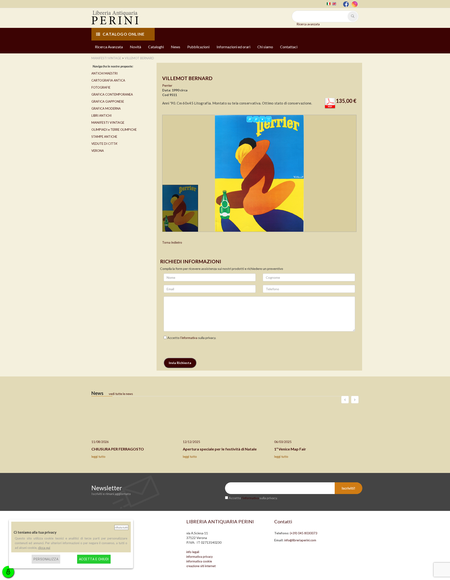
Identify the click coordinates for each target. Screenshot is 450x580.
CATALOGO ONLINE (124, 34)
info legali (192, 552)
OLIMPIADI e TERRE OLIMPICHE (114, 129)
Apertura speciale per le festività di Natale (220, 449)
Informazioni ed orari (233, 47)
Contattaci (288, 47)
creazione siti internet (201, 566)
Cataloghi (156, 47)
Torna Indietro (172, 242)
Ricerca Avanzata (109, 47)
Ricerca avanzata (308, 24)
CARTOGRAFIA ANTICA (108, 80)
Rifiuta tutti (121, 527)
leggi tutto (98, 456)
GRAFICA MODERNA (106, 108)
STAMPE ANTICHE (104, 136)
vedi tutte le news (121, 394)
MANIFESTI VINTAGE (107, 122)
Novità (135, 47)
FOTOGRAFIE (100, 87)
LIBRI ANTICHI (101, 115)
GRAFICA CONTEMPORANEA (112, 94)
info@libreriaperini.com (300, 540)
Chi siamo (265, 47)
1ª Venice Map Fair (290, 449)
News (175, 47)
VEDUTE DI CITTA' (104, 143)
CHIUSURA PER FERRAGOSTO (117, 449)
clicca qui (44, 548)
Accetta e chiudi (94, 559)
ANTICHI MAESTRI (104, 73)
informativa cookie (199, 561)
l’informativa (188, 338)
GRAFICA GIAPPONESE (107, 101)
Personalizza (46, 559)
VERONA (97, 150)
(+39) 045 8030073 (303, 533)
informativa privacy (199, 556)
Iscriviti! (348, 488)
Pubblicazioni (198, 47)
